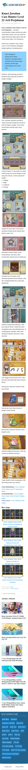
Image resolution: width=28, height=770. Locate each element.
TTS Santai (5, 750)
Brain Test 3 (6, 731)
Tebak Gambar (15, 738)
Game (11, 587)
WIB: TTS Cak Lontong (18, 750)
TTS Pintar (18, 746)
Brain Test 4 (15, 731)
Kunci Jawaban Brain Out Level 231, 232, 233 (14, 638)
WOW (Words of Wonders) (10, 754)
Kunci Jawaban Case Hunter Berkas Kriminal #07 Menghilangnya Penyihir (12, 561)
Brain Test (13, 727)
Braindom (14, 719)
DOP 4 (10, 734)
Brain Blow (5, 719)
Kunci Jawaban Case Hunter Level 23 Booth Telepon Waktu (13, 496)
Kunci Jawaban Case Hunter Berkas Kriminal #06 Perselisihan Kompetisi (12, 580)
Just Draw (5, 738)
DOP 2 (4, 734)
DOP (22, 731)
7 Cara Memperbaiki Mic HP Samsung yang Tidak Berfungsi (12, 659)
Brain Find (20, 723)
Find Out (17, 734)
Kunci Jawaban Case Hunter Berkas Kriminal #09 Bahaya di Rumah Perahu (12, 524)
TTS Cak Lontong (7, 746)
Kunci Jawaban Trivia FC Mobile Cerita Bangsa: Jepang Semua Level (14, 617)
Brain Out (5, 727)
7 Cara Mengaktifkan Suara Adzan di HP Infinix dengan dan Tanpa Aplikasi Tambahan (13, 705)
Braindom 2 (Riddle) (8, 723)
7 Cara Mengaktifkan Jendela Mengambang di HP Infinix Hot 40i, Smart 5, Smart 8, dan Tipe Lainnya (14, 682)
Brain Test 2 (22, 727)
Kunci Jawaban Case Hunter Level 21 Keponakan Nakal (13, 489)
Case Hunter (14, 588)
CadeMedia (14, 5)
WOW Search (6, 757)
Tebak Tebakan (7, 742)
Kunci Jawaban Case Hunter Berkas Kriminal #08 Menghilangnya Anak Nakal (12, 543)
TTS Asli (16, 742)
